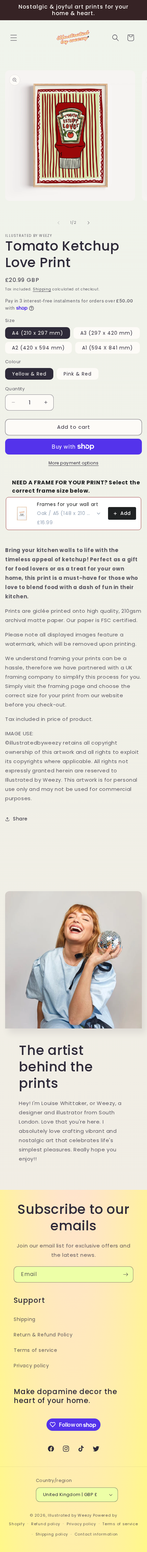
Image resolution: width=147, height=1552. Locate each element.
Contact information (96, 1534)
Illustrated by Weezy (70, 1515)
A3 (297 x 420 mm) (106, 333)
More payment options (74, 463)
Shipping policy (52, 1534)
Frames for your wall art (67, 504)
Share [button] (20, 818)
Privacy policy (31, 1365)
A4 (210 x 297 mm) (37, 333)
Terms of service (35, 1350)
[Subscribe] (125, 1274)
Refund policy (45, 1524)
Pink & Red (78, 373)
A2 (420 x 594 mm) (38, 347)
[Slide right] (88, 222)
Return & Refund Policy (43, 1334)
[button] (13, 37)
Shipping (42, 289)
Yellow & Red (29, 373)
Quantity (15, 389)
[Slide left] (58, 222)
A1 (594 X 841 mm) (107, 347)
